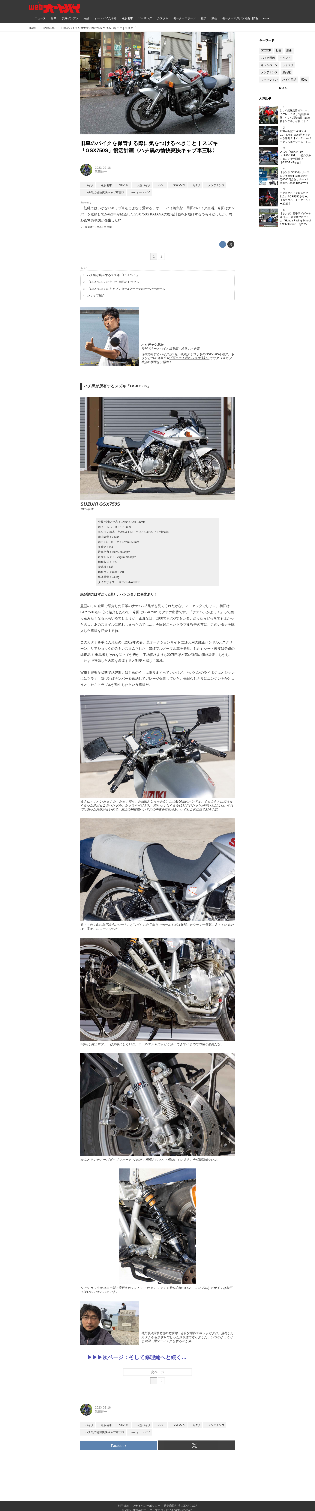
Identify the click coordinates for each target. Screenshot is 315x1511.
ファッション (269, 79)
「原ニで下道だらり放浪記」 (189, 358)
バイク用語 (289, 79)
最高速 (286, 72)
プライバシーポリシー (146, 1505)
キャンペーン (269, 65)
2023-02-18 (103, 167)
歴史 (289, 50)
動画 (278, 50)
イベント (285, 57)
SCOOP (266, 50)
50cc (304, 79)
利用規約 (123, 1505)
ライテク (288, 65)
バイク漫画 (268, 57)
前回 (83, 606)
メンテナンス (269, 72)
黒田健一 (101, 171)
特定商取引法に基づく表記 (180, 1505)
